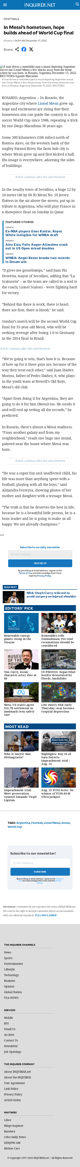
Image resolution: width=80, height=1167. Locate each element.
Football (12, 19)
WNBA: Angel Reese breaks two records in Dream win (37, 260)
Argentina (23, 823)
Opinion (9, 986)
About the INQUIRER (17, 1077)
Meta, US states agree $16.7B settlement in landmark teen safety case (19, 709)
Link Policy (11, 1089)
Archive (9, 1035)
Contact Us (11, 1040)
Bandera (9, 1131)
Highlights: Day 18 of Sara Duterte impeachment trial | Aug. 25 (56, 759)
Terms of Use (25, 572)
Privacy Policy (44, 575)
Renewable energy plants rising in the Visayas (17, 639)
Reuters (8, 40)
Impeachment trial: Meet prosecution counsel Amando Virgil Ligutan (20, 795)
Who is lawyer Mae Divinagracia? (17, 755)
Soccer (65, 823)
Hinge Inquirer (13, 1125)
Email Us (9, 1029)
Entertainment (13, 963)
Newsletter (11, 1046)
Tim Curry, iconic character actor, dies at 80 (20, 675)
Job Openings (12, 1052)
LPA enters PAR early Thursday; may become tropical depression (57, 708)
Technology (11, 975)
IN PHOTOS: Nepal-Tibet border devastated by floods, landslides (58, 675)
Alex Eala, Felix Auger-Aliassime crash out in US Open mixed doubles (36, 246)
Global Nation (13, 992)
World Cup (15, 827)
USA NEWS (11, 998)
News (7, 952)
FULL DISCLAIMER (46, 915)
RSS (6, 1023)
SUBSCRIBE (40, 871)
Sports (8, 958)
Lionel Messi (48, 103)
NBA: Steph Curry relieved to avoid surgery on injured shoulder (52, 594)
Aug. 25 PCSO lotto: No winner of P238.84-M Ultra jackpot (57, 793)
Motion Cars (12, 1148)
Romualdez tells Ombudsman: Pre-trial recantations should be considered (57, 640)
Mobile (8, 1017)
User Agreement (14, 1083)
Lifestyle (9, 969)
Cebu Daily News (15, 1137)
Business (9, 981)
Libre (7, 1120)
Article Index (12, 1100)
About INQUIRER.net (17, 1071)
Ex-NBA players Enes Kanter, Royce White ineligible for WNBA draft (33, 233)
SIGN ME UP (40, 563)
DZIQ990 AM (12, 1143)
